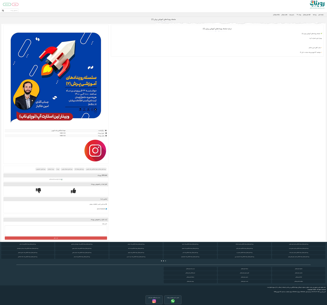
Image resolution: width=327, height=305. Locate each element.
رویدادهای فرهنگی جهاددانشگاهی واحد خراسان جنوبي (81, 248)
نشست (244, 281)
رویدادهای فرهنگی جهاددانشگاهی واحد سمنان (28, 244)
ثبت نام (7, 4)
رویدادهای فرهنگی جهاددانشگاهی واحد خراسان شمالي (81, 252)
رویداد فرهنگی (51, 169)
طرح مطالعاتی (190, 273)
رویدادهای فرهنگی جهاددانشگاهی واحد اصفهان (190, 248)
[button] (166, 261)
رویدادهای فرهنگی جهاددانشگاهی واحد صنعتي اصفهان (27, 252)
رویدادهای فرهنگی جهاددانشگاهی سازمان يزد (244, 252)
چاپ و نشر (190, 268)
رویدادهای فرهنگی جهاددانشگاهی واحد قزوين (96, 169)
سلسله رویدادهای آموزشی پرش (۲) (163, 19)
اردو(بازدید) (298, 281)
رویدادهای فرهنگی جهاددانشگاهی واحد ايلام (136, 248)
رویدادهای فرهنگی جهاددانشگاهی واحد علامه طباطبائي (27, 256)
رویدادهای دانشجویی (40, 169)
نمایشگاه (190, 277)
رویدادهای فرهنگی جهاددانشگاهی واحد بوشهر (136, 252)
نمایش (244, 277)
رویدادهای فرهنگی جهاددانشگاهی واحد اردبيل (190, 244)
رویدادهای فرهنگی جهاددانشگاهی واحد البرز (190, 252)
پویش (190, 281)
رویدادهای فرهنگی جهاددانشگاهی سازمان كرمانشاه (244, 244)
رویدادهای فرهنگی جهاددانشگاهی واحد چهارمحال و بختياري (81, 244)
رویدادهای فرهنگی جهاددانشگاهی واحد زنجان (82, 256)
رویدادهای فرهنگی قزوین (67, 169)
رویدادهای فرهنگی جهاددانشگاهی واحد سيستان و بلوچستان (27, 248)
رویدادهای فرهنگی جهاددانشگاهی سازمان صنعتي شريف (298, 248)
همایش (298, 273)
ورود (15, 4)
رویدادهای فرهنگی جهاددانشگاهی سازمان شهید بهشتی (298, 244)
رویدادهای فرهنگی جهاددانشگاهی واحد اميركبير (136, 244)
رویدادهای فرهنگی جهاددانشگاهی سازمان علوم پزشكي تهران (298, 256)
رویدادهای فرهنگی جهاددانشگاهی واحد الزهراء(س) (190, 256)
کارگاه (298, 277)
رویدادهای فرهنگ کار (79, 169)
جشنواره (298, 268)
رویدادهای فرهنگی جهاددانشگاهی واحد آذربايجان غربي (244, 256)
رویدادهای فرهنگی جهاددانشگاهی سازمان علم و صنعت (298, 252)
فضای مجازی (244, 273)
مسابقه (244, 268)
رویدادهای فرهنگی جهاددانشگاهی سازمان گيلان (244, 248)
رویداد (57, 169)
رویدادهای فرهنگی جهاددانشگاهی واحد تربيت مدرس (136, 256)
